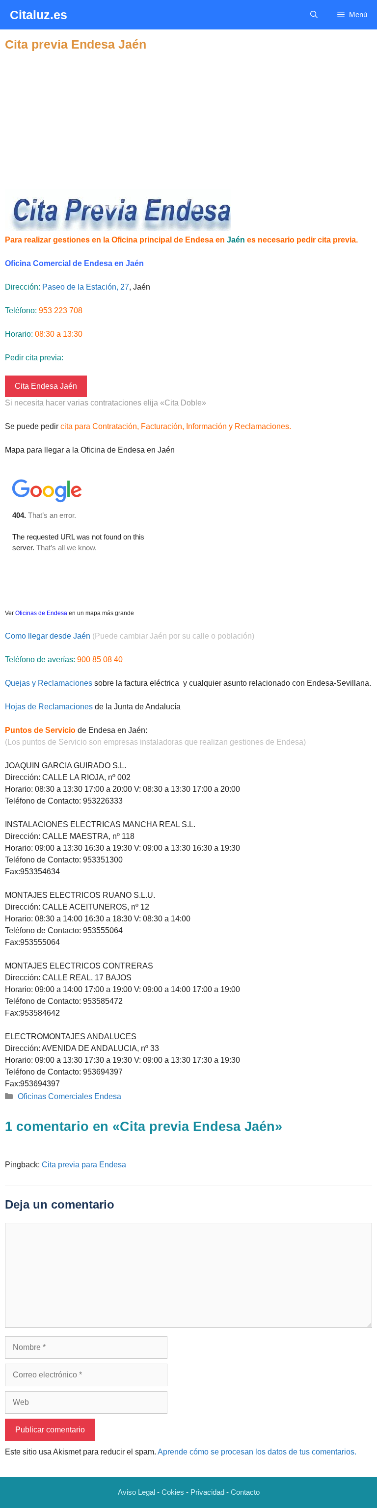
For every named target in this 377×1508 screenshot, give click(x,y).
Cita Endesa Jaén (46, 386)
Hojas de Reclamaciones (49, 706)
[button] (313, 14)
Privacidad (207, 1492)
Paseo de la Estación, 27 (85, 287)
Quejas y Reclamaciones (48, 683)
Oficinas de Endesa (41, 613)
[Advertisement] (188, 120)
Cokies (173, 1492)
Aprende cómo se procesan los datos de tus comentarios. (257, 1452)
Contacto (245, 1492)
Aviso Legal (136, 1492)
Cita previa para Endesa (84, 1164)
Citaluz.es (38, 15)
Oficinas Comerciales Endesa (69, 1096)
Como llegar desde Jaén (47, 636)
